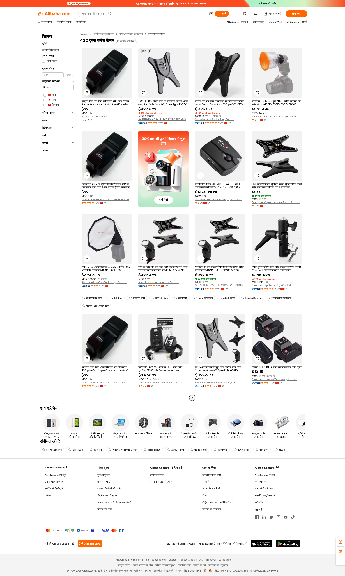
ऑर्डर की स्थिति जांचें (264, 488)
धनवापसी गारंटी (104, 481)
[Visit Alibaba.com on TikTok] (293, 517)
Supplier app (187, 543)
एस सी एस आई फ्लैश (94, 298)
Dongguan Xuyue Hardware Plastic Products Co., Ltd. (277, 202)
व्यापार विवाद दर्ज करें (211, 488)
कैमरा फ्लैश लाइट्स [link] (156, 33)
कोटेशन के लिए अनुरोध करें (161, 481)
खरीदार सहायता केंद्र (211, 475)
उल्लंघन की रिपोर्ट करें (211, 509)
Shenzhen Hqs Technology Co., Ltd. (214, 119)
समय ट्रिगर (263, 450)
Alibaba (84, 33)
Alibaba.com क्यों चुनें (55, 475)
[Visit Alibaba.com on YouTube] (286, 517)
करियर (48, 495)
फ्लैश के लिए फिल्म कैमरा (282, 298)
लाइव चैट (206, 481)
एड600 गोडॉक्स (177, 450)
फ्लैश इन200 (77, 450)
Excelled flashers (253, 298)
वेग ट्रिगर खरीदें (139, 298)
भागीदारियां (259, 502)
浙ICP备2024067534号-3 (264, 570)
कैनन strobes (161, 298)
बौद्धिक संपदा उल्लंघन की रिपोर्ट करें (217, 502)
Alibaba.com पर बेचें (265, 475)
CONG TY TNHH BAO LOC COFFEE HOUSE (105, 199)
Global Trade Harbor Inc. (95, 116)
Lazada (172, 559)
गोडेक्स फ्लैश (222, 450)
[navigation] (58, 216)
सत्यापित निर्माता (157, 475)
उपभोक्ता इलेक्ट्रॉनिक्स (104, 33)
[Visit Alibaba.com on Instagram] (278, 517)
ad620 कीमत (229, 298)
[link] (340, 542)
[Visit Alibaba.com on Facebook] (257, 517)
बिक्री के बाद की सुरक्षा (107, 495)
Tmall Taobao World (155, 559)
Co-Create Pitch (54, 481)
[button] (211, 13)
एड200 (282, 450)
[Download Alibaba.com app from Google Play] (288, 543)
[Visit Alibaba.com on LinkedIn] (264, 517)
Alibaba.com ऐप (207, 543)
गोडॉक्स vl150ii (200, 450)
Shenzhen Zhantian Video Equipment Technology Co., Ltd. (220, 199)
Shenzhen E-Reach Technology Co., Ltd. (274, 116)
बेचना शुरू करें (261, 481)
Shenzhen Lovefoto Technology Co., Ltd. (104, 282)
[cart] (256, 14)
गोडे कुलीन (97, 450)
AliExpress (121, 559)
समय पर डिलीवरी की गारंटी (109, 488)
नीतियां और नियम (104, 509)
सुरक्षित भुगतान (103, 475)
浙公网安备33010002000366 (231, 570)
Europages (225, 559)
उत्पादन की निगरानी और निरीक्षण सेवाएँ (114, 502)
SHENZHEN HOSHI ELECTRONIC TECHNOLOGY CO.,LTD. (163, 119)
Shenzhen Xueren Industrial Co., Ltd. (158, 282)
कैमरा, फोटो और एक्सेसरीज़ (131, 33)
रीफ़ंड (204, 495)
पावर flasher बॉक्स (54, 450)
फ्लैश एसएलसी (243, 450)
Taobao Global (187, 559)
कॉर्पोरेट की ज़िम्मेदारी (54, 488)
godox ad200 (154, 450)
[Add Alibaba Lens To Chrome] (90, 543)
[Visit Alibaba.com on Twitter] (271, 517)
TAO (200, 559)
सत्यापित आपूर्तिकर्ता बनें (265, 495)
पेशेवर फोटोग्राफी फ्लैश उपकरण (124, 450)
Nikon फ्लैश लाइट (205, 298)
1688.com (135, 559)
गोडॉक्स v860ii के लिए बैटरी (97, 306)
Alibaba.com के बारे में (56, 467)
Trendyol (211, 559)
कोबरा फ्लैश (182, 298)
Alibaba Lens (59, 543)
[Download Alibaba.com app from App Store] (261, 543)
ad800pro (117, 298)
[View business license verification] (205, 570)
